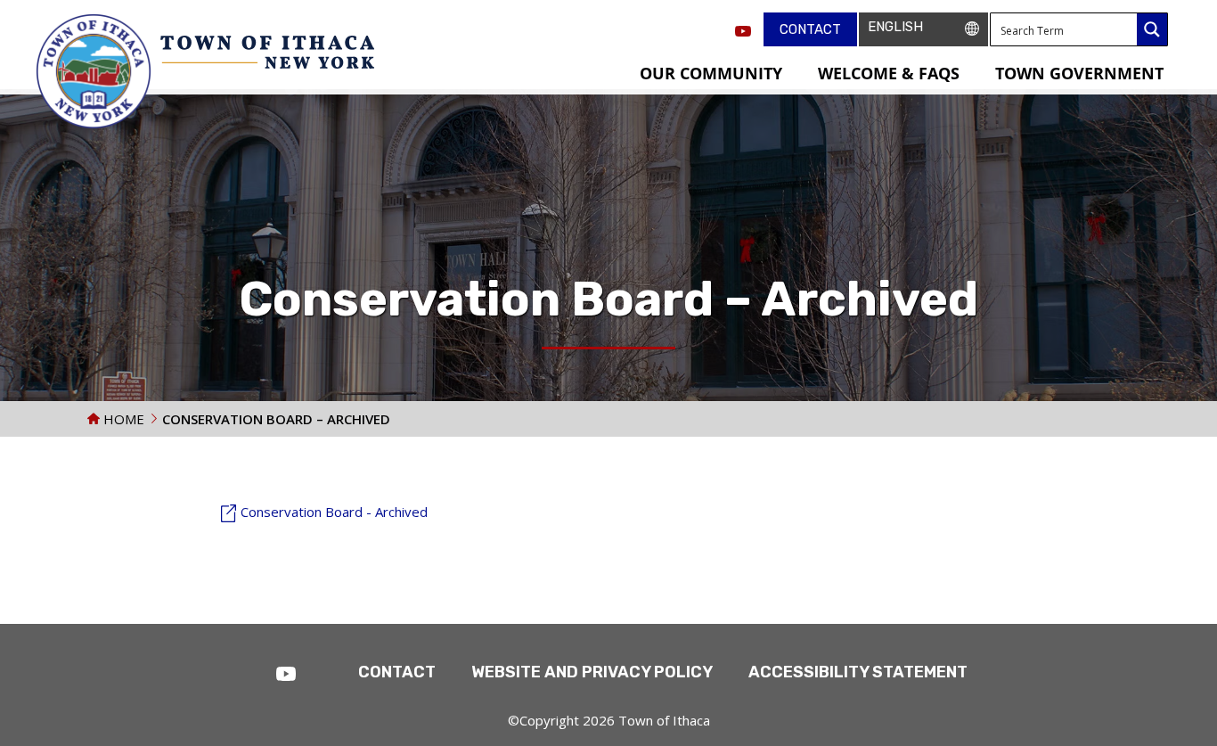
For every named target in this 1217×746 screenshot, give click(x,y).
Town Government (1079, 73)
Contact (810, 29)
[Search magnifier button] (1152, 29)
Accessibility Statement (858, 672)
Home (122, 419)
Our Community (711, 73)
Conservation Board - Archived (334, 512)
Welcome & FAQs (889, 73)
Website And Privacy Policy (592, 672)
